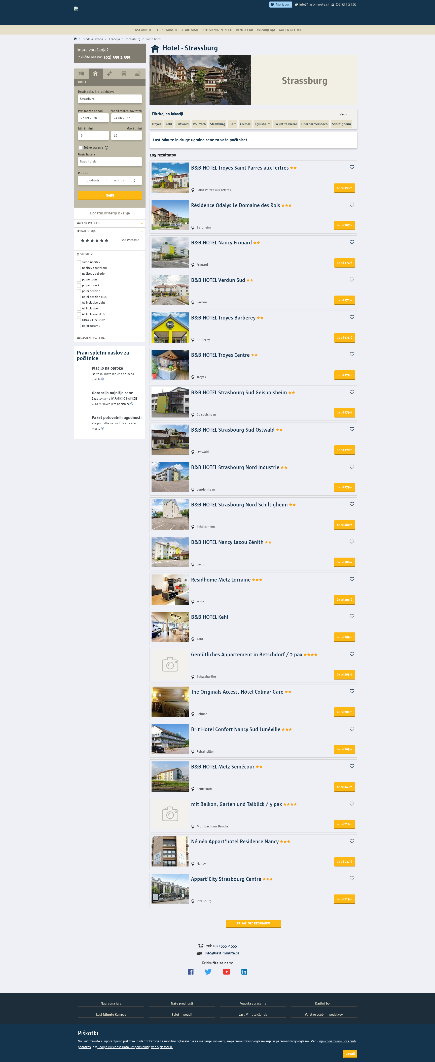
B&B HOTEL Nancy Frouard (222, 242)
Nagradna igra (111, 1003)
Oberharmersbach (314, 124)
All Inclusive (90, 308)
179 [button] (344, 375)
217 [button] (344, 861)
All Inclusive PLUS (93, 314)
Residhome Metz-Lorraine (221, 580)
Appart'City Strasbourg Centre (227, 879)
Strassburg (133, 39)
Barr (233, 124)
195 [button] (344, 599)
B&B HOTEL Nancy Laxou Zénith (228, 542)
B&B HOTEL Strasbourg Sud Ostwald (233, 430)
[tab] (81, 74)
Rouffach (199, 124)
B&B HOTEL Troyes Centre (221, 355)
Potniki (83, 173)
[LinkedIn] (244, 972)
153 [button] (344, 188)
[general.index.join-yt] (226, 972)
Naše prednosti (182, 1003)
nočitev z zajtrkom (94, 267)
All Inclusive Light (93, 302)
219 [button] (344, 899)
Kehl (169, 124)
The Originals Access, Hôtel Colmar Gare (238, 692)
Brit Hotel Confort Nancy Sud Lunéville (236, 729)
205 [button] (344, 749)
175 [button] (344, 337)
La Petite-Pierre (286, 124)
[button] (110, 223)
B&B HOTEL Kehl (209, 617)
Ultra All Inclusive (93, 319)
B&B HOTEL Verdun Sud (218, 280)
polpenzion (89, 279)
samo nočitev (91, 262)
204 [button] (344, 712)
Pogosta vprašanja (252, 1003)
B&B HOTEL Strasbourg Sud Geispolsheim (239, 392)
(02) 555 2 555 (346, 4)
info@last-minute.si (314, 4)
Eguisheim (262, 124)
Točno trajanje (93, 147)
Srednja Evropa (93, 39)
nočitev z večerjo (93, 273)
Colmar (245, 124)
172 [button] (344, 300)
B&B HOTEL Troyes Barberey (224, 317)
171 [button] (344, 263)
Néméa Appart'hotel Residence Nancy (235, 841)
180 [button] (344, 525)
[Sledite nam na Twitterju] (208, 972)
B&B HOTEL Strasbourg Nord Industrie (236, 467)
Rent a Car (244, 30)
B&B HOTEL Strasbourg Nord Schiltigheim (240, 504)
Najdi (110, 195)
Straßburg (217, 124)
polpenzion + (90, 285)
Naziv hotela (86, 154)
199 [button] (344, 637)
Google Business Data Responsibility (123, 1047)
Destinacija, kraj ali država (96, 91)
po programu (91, 325)
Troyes (156, 124)
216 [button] (344, 824)
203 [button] (344, 674)
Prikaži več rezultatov (253, 923)
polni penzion (91, 291)
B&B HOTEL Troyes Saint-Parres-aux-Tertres (240, 168)
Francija (114, 39)
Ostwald (182, 124)
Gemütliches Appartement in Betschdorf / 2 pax (247, 654)
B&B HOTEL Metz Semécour (223, 766)
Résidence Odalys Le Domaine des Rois (236, 205)
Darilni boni (324, 1003)
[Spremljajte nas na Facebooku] (191, 972)
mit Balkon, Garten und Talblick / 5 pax (237, 804)
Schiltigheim (341, 124)
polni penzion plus (94, 296)
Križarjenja (266, 30)
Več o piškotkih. (162, 1047)
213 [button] (344, 787)
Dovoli (350, 1054)
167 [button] (344, 225)
